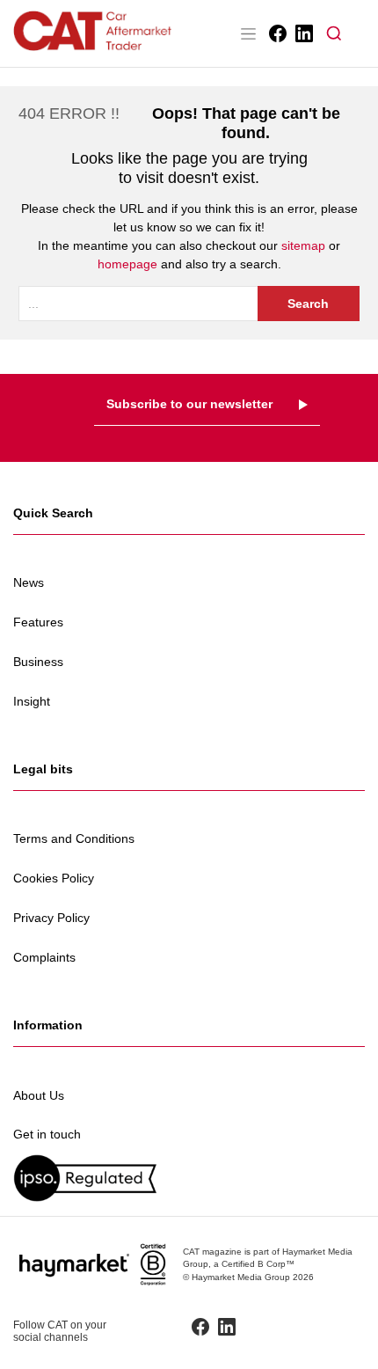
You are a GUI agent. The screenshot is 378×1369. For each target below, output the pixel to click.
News (28, 582)
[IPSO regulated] (189, 1177)
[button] (334, 33)
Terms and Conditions (73, 838)
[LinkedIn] (303, 33)
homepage (127, 264)
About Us (38, 1095)
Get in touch (47, 1134)
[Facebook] (276, 33)
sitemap (303, 245)
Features (38, 622)
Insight (31, 701)
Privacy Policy (51, 918)
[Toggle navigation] (247, 33)
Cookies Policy (53, 878)
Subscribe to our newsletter (189, 404)
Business (38, 662)
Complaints (44, 957)
